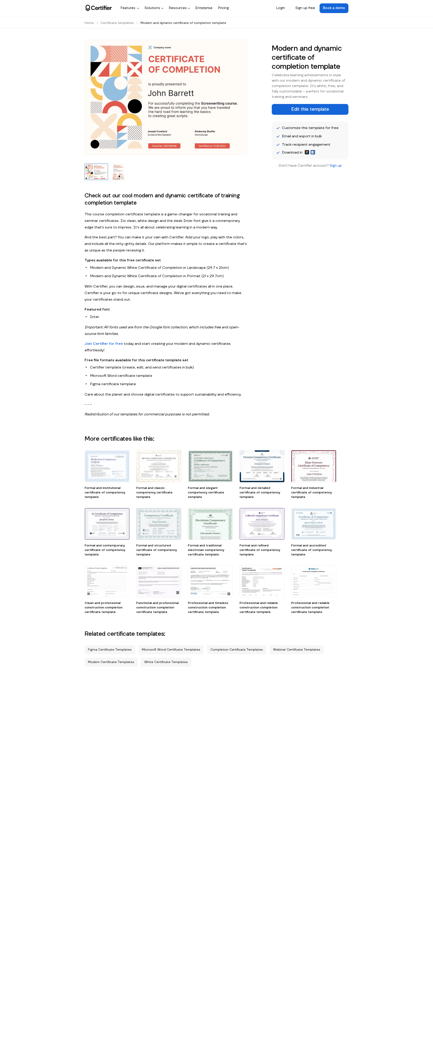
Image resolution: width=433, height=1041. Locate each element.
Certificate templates (117, 23)
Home (89, 23)
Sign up (336, 165)
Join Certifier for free (104, 343)
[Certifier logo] (99, 8)
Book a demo (334, 8)
